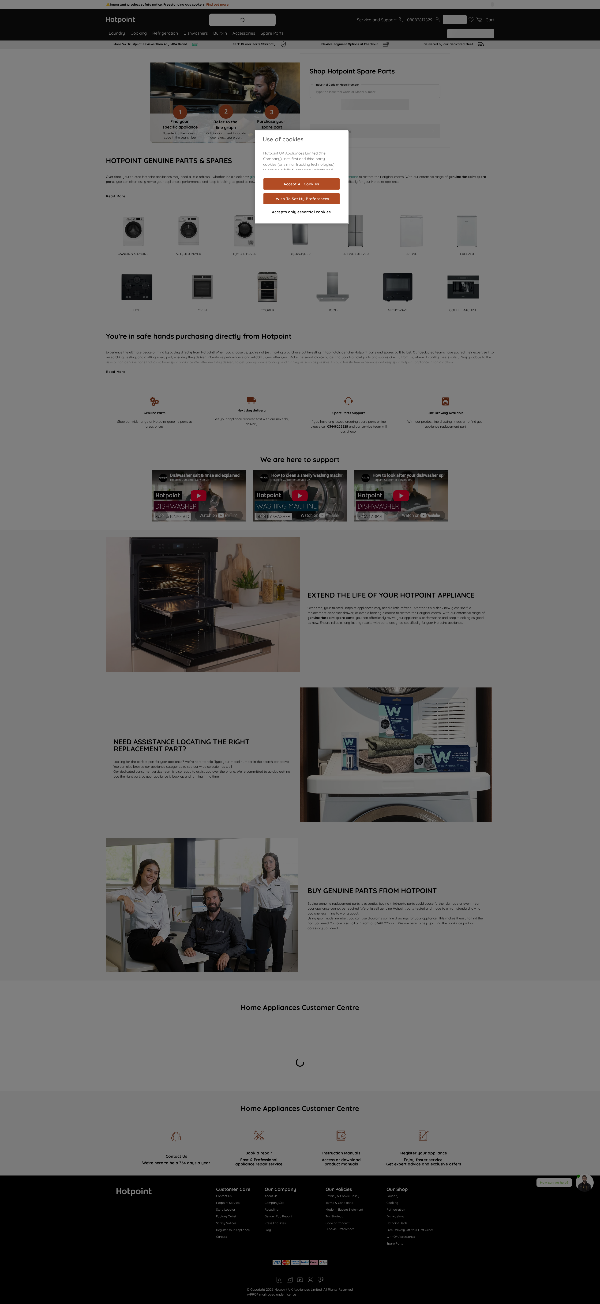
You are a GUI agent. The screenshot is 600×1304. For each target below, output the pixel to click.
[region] (302, 177)
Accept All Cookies (301, 184)
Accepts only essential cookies (301, 211)
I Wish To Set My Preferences (301, 198)
